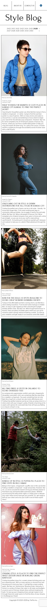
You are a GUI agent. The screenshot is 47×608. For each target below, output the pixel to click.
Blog (6, 6)
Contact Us (29, 6)
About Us (17, 6)
